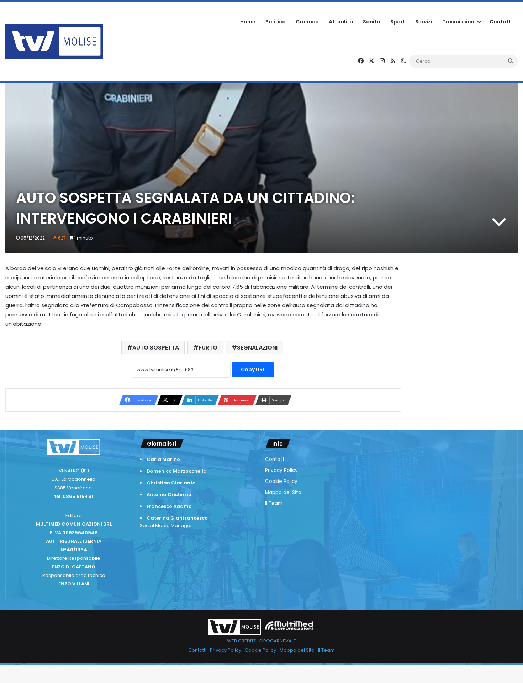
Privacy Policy (281, 470)
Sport (397, 21)
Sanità (371, 21)
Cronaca (307, 21)
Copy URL (253, 369)
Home (247, 21)
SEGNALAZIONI (257, 347)
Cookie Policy (281, 481)
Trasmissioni (459, 21)
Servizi (423, 21)
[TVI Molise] (54, 41)
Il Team (273, 503)
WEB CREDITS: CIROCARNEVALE (261, 640)
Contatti (501, 21)
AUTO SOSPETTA (155, 347)
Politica (275, 21)
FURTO (208, 347)
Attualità (341, 21)
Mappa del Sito (283, 492)
